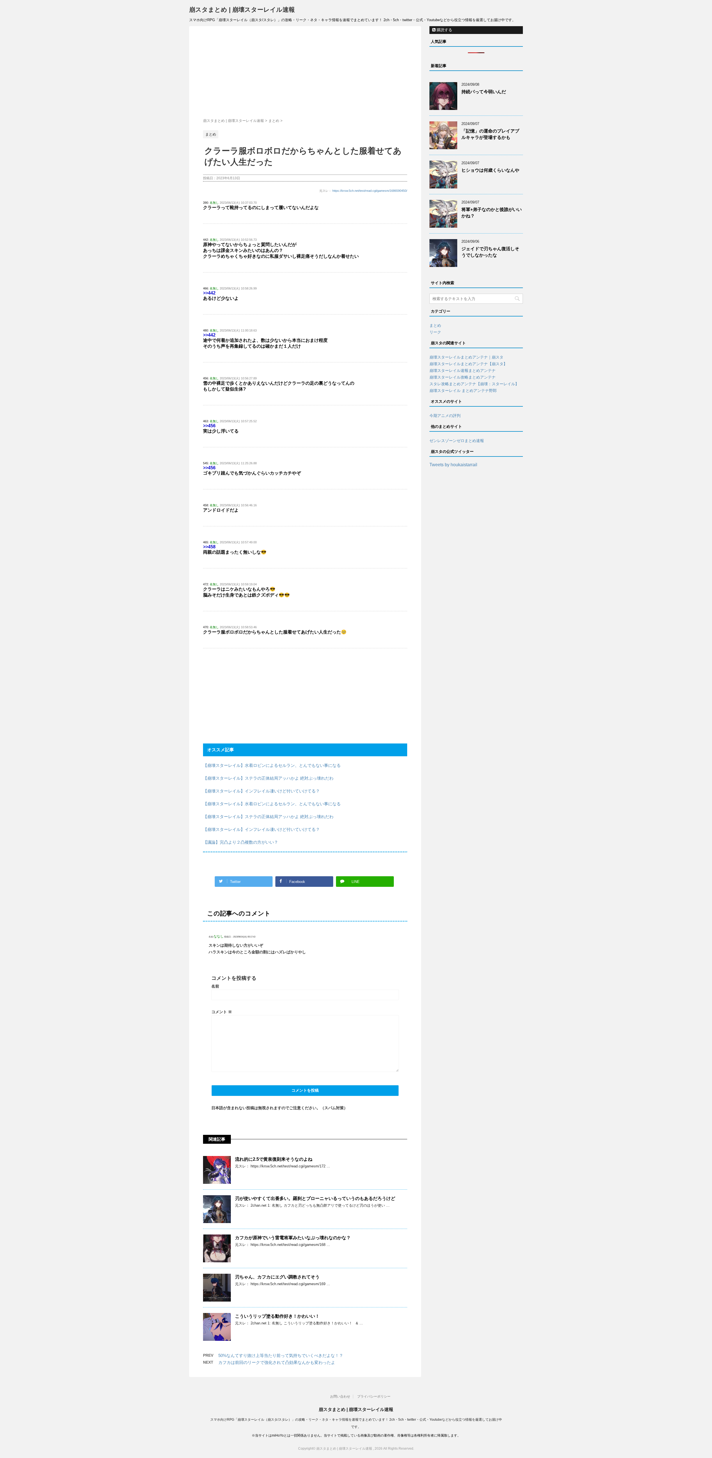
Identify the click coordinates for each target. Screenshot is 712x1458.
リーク (435, 332)
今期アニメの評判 (445, 415)
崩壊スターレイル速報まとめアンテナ (462, 370)
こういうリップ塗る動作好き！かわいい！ (277, 1316)
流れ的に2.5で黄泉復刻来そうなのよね (273, 1159)
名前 (215, 986)
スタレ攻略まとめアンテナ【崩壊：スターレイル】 (474, 384)
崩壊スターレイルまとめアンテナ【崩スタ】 (468, 364)
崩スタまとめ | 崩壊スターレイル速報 (242, 9)
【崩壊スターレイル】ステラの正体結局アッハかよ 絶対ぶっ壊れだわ (268, 778)
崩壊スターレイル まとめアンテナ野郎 (463, 390)
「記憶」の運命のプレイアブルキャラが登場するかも (490, 134)
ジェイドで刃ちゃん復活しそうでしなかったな (490, 251)
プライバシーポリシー (373, 1396)
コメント (221, 1012)
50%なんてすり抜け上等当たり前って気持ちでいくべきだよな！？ (280, 1355)
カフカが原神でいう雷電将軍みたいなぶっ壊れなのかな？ (293, 1237)
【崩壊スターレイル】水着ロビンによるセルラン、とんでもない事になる (272, 765)
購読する (444, 30)
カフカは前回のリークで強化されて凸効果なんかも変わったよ (276, 1362)
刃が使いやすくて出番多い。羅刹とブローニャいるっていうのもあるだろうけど (315, 1198)
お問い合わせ (340, 1396)
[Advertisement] (305, 73)
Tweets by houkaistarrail (453, 464)
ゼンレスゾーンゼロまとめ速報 (456, 440)
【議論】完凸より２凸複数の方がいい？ (240, 842)
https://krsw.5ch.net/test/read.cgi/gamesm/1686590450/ (369, 190)
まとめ (435, 325)
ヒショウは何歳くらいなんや (490, 170)
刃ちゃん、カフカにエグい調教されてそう (277, 1277)
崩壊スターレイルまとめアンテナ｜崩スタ (466, 357)
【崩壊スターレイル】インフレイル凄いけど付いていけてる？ (261, 791)
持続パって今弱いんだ (483, 91)
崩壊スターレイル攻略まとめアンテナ (462, 377)
